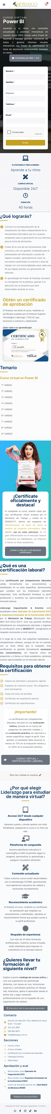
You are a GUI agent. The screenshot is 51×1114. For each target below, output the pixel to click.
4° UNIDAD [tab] (6, 403)
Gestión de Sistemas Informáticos (22, 528)
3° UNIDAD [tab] (6, 397)
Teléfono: (10, 104)
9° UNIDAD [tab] (6, 434)
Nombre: (10, 71)
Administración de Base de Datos (24, 525)
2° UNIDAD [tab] (6, 391)
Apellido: (10, 82)
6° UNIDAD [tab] (6, 415)
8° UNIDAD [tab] (6, 427)
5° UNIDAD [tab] (6, 409)
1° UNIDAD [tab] (6, 385)
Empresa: (10, 93)
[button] (4, 4)
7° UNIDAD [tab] (6, 421)
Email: (9, 115)
